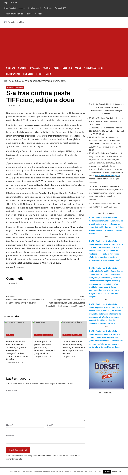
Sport (48, 74)
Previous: (25, 299)
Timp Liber (28, 74)
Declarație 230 (60, 8)
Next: (65, 301)
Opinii (78, 68)
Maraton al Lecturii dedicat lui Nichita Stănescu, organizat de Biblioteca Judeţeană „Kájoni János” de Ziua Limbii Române (17, 350)
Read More (116, 471)
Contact (38, 14)
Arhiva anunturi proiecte (15, 14)
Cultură (46, 68)
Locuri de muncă (34, 8)
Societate (10, 68)
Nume (9, 425)
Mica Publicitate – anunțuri (14, 8)
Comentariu (12, 391)
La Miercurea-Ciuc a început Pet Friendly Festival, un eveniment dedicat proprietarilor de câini (73, 347)
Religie (39, 74)
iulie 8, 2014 (12, 106)
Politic (56, 68)
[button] (122, 71)
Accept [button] (107, 471)
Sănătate (22, 68)
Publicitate (48, 8)
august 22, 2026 (69, 357)
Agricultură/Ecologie (93, 68)
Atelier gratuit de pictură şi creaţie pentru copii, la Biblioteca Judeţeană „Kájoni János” (44, 347)
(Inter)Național (13, 74)
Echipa (29, 14)
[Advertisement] (64, 46)
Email (50, 425)
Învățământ (35, 68)
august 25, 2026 (13, 363)
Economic (67, 68)
